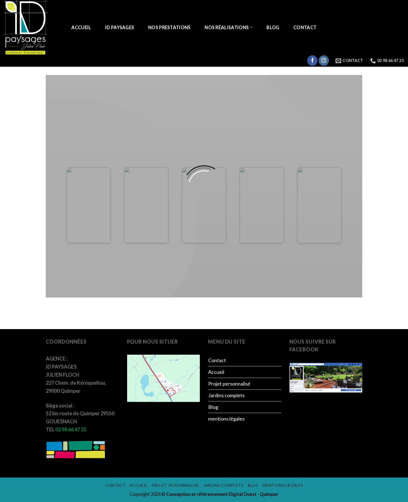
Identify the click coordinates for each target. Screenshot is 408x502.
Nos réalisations (227, 27)
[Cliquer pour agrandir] (163, 378)
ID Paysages (119, 27)
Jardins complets (226, 395)
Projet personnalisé (229, 384)
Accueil (81, 27)
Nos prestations (169, 27)
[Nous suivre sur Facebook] (312, 60)
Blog (272, 27)
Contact (304, 27)
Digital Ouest (243, 494)
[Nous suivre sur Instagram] (324, 60)
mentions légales (226, 419)
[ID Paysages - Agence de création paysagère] (32, 27)
